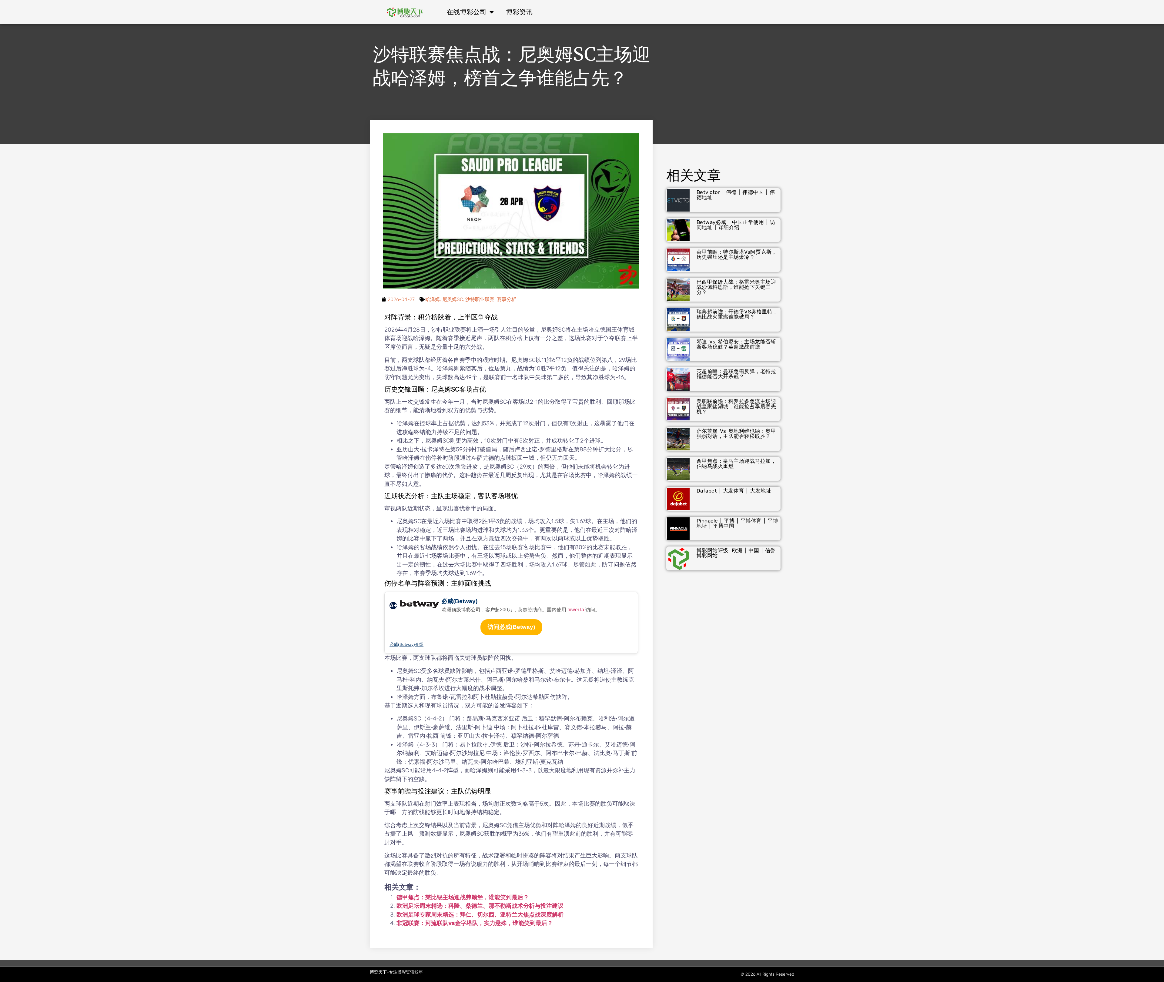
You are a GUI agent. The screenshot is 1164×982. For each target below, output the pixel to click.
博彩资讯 (519, 12)
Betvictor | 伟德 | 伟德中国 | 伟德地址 (736, 194)
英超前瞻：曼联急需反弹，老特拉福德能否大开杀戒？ (736, 373)
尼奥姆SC (452, 299)
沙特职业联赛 (479, 299)
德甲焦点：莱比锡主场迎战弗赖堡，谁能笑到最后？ (462, 897)
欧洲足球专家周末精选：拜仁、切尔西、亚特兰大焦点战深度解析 (480, 914)
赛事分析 (506, 299)
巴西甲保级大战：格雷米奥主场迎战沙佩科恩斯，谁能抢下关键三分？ (736, 287)
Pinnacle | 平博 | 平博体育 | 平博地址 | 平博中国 (737, 523)
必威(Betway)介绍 (406, 644)
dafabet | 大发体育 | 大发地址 (734, 491)
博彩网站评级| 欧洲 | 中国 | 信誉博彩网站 (736, 553)
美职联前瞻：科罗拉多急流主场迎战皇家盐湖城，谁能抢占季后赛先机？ (736, 406)
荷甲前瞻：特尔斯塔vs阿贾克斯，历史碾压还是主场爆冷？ (737, 254)
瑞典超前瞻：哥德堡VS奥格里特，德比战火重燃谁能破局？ (737, 314)
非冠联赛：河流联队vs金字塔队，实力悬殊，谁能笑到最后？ (474, 923)
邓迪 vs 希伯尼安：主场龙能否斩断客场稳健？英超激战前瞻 (736, 344)
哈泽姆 (432, 299)
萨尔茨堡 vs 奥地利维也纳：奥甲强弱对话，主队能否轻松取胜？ (736, 433)
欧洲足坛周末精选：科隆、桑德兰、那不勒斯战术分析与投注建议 (480, 905)
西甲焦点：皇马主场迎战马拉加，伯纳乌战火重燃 (736, 463)
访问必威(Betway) (511, 627)
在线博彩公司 (467, 12)
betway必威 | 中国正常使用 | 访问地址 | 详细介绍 (736, 224)
